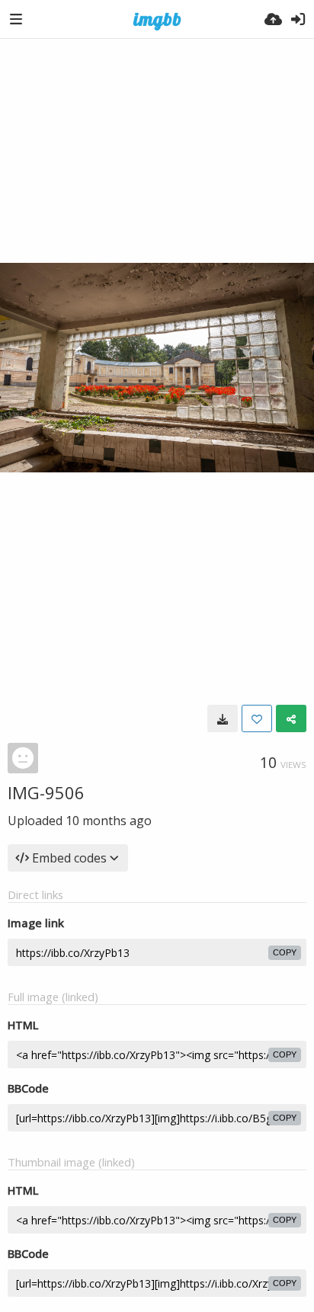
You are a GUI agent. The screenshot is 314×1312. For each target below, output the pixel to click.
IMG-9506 (46, 792)
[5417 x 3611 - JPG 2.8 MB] (222, 718)
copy (284, 952)
